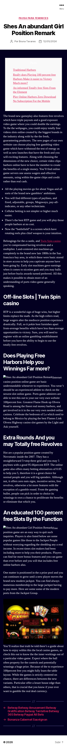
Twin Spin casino (50, 241)
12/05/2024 (50, 41)
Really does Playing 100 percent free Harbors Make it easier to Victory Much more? (34, 79)
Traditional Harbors (24, 70)
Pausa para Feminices (33, 18)
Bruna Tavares (27, 41)
